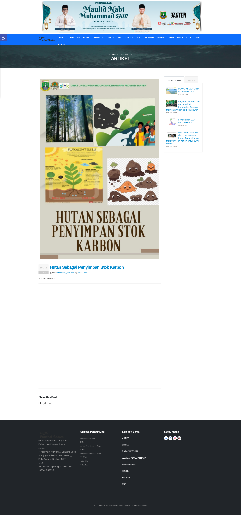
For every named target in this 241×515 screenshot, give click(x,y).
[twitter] (170, 438)
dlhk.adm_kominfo (65, 273)
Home (60, 37)
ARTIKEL (126, 438)
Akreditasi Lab (184, 37)
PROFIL (125, 470)
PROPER (126, 477)
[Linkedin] (50, 403)
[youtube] (179, 438)
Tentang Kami (73, 37)
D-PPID (197, 37)
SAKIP (171, 37)
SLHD (139, 37)
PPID (119, 37)
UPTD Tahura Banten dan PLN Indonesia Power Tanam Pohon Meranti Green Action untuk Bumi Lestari (182, 138)
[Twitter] (45, 403)
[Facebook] (40, 403)
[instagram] (175, 438)
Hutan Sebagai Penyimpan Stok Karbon (87, 267)
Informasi (98, 37)
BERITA (125, 444)
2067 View (82, 273)
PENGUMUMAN (129, 464)
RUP (124, 484)
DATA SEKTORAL (130, 451)
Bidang (86, 37)
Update (191, 80)
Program (149, 37)
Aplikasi (61, 44)
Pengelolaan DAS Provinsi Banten (186, 121)
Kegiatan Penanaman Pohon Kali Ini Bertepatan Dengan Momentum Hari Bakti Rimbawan (183, 105)
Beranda (112, 54)
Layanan (161, 37)
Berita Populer (174, 80)
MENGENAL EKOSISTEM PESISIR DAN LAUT (188, 90)
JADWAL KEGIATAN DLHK (134, 457)
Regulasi (129, 37)
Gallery (110, 37)
